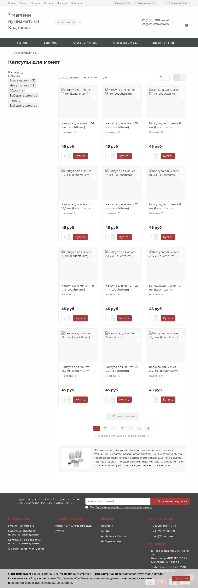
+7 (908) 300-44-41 (155, 20)
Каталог (107, 519)
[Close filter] (21, 73)
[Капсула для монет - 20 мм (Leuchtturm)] (122, 265)
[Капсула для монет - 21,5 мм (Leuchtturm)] (78, 346)
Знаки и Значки (163, 42)
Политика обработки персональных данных (23, 532)
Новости (35, 3)
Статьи (12, 3)
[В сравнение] (93, 97)
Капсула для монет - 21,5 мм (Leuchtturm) (75, 369)
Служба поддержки (71, 519)
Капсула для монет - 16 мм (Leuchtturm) (165, 125)
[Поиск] (129, 22)
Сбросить (16, 90)
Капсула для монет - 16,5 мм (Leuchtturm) (76, 206)
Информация (19, 519)
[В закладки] (93, 89)
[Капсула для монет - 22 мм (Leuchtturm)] (122, 346)
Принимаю (181, 578)
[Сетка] (176, 77)
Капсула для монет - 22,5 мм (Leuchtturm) (164, 369)
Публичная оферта (21, 525)
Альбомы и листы (85, 42)
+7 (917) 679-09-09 (155, 24)
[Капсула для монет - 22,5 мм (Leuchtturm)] (166, 346)
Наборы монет (111, 541)
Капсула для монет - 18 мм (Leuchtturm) (165, 206)
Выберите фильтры (24, 95)
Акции (23, 3)
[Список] (183, 77)
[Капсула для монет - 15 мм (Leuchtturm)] (122, 103)
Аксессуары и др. (125, 42)
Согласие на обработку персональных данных (24, 541)
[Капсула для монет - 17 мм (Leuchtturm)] (122, 184)
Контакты (76, 3)
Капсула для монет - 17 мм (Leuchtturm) (121, 206)
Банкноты (50, 42)
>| (148, 428)
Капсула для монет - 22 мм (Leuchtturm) (121, 369)
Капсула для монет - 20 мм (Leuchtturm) (121, 287)
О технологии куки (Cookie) (26, 548)
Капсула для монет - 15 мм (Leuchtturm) (121, 125)
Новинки (62, 3)
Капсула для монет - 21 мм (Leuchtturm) (165, 287)
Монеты (22, 42)
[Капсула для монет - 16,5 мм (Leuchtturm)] (78, 184)
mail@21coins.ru (162, 536)
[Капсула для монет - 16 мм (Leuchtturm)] (166, 103)
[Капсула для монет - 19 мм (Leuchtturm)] (78, 265)
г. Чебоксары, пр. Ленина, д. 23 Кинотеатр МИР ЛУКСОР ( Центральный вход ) (170, 556)
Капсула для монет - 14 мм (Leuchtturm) (77, 125)
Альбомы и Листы (113, 536)
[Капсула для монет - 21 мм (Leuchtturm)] (166, 265)
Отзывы (48, 3)
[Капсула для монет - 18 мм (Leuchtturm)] (166, 184)
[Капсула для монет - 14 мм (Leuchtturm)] (78, 103)
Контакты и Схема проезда (73, 525)
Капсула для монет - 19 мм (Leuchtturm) (77, 287)
